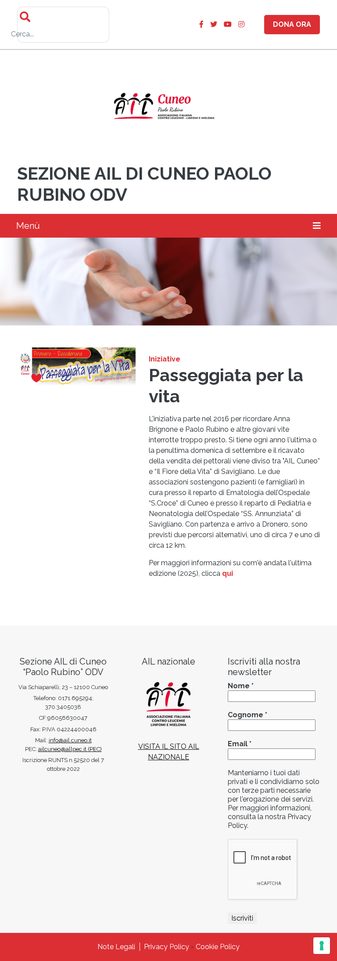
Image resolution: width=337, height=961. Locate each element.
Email (239, 744)
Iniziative (164, 359)
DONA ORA (292, 24)
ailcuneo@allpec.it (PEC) (70, 749)
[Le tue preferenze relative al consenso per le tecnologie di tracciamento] (321, 945)
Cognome (247, 715)
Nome (241, 686)
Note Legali (116, 947)
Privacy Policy (166, 947)
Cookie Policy (218, 947)
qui (227, 573)
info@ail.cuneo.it (70, 740)
